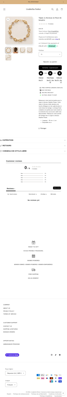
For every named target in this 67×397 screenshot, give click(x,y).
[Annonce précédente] (4, 2)
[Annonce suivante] (63, 2)
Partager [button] (43, 128)
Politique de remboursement (21, 394)
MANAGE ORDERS (9, 332)
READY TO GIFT (33, 247)
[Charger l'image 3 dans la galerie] (22, 50)
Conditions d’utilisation (55, 394)
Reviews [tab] (11, 189)
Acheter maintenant (50, 68)
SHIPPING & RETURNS (10, 329)
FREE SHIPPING (33, 274)
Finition (41, 50)
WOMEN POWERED (33, 260)
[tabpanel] (33, 206)
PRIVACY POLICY (8, 311)
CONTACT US (7, 326)
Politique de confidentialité (39, 394)
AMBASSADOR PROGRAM (11, 344)
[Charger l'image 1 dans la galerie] (8, 50)
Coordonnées (58, 396)
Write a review (57, 188)
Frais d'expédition (53, 31)
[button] (4, 9)
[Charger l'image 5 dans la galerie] (8, 57)
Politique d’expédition (46, 396)
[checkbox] (53, 194)
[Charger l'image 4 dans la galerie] (30, 50)
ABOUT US (6, 308)
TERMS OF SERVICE (9, 314)
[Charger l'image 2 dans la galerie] (15, 50)
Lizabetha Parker (35, 392)
